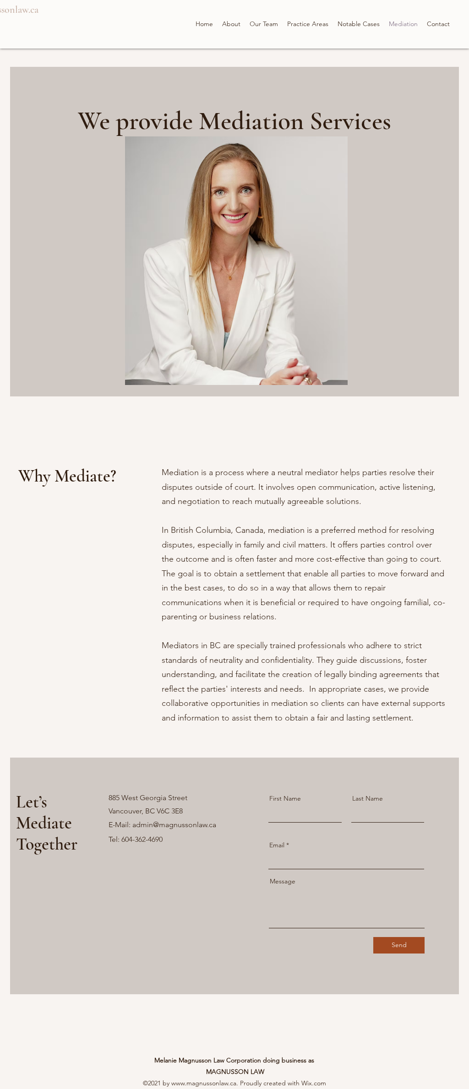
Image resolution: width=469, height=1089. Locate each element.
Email (276, 845)
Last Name (367, 798)
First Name (285, 798)
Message (282, 881)
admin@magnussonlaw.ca (174, 824)
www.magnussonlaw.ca (203, 1083)
